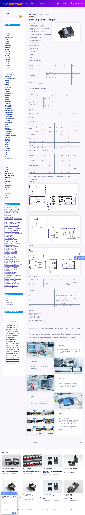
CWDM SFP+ (7, 51)
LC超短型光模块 (8, 87)
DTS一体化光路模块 (8, 302)
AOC (6, 222)
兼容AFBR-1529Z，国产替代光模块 (12, 331)
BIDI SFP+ (7, 49)
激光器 (6, 189)
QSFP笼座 (8, 248)
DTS (17, 225)
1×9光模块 (7, 39)
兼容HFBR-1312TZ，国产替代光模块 (12, 323)
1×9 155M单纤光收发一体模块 (8, 468)
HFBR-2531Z (8, 230)
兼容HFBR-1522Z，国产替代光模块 (12, 325)
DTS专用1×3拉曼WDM (9, 304)
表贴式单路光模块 (8, 95)
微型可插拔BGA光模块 (9, 93)
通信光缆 (6, 169)
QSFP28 (18, 243)
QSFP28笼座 (8, 246)
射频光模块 (7, 99)
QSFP (7, 243)
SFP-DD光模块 (7, 63)
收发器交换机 (7, 139)
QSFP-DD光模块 (8, 70)
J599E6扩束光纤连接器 (9, 110)
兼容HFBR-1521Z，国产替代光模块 (12, 370)
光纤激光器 (7, 187)
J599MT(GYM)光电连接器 (9, 118)
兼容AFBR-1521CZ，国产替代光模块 (12, 361)
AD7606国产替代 (8, 103)
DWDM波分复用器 (8, 131)
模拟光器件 (7, 160)
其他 (5, 156)
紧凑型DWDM (15, 282)
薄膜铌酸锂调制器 (8, 185)
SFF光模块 (7, 41)
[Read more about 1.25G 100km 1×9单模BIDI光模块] (73, 460)
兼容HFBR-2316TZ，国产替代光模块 (12, 329)
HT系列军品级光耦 (8, 28)
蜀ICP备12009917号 (61, 509)
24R (6, 209)
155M (8, 470)
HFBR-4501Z (15, 230)
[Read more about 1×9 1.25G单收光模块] (73, 486)
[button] (72, 4)
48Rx (11, 210)
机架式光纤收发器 (8, 150)
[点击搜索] (21, 16)
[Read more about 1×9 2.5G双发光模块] (32, 460)
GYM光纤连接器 (9, 228)
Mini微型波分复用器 (8, 133)
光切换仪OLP (7, 181)
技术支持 (42, 3)
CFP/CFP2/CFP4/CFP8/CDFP (10, 78)
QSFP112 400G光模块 (9, 72)
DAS (16, 223)
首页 (26, 3)
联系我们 (65, 3)
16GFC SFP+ (7, 57)
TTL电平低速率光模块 (9, 37)
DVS (6, 227)
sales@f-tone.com (37, 313)
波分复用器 (7, 128)
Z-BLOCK (13, 254)
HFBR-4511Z (15, 231)
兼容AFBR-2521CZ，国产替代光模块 (12, 359)
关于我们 (57, 3)
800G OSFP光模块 (9, 217)
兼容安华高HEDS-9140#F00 (10, 295)
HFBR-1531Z (17, 228)
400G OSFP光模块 (16, 212)
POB (17, 241)
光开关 (6, 179)
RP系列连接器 (7, 120)
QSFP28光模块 (7, 68)
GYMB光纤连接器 (13, 227)
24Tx (17, 209)
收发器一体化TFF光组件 (9, 175)
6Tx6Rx (7, 207)
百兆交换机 (7, 142)
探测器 (15, 272)
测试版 (7, 278)
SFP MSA (14, 252)
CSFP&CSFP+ (7, 55)
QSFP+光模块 (7, 65)
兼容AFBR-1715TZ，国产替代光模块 (12, 321)
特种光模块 (7, 84)
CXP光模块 (7, 80)
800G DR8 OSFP (9, 215)
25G (6, 210)
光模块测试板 (7, 29)
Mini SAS (6, 191)
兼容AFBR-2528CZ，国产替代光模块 (12, 351)
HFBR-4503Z (8, 231)
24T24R (11, 209)
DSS (12, 225)
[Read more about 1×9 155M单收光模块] (52, 486)
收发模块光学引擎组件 (10, 274)
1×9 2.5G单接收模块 (27, 494)
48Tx (16, 210)
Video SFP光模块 (8, 45)
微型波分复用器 (9, 272)
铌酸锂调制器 (8, 287)
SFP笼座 (7, 254)
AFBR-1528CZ (8, 220)
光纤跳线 (6, 163)
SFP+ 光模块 (7, 47)
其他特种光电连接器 (8, 122)
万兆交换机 (7, 146)
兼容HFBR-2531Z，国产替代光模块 (12, 314)
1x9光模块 (31, 16)
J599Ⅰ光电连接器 (8, 106)
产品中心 (33, 3)
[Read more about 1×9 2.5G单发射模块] (11, 486)
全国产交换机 (7, 140)
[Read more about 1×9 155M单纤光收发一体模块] (11, 460)
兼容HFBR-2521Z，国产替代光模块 (12, 357)
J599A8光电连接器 (8, 116)
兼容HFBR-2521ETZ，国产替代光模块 (13, 349)
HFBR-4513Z (8, 233)
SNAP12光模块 (7, 91)
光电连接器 (16, 261)
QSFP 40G (15, 246)
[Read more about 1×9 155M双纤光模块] (52, 460)
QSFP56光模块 (7, 67)
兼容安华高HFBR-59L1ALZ (11, 341)
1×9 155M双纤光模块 (47, 468)
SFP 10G (7, 252)
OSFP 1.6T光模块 (8, 76)
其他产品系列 (7, 193)
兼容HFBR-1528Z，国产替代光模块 (12, 343)
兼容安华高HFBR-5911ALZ (11, 363)
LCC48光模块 (7, 89)
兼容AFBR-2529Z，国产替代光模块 (12, 368)
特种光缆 (6, 171)
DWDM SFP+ (7, 53)
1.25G (70, 470)
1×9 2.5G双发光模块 (27, 468)
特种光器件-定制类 (8, 158)
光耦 (5, 183)
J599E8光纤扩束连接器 (9, 112)
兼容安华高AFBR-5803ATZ (10, 337)
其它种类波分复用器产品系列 (10, 135)
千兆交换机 (7, 144)
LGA (15, 240)
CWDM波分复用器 (8, 129)
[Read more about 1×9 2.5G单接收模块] (32, 486)
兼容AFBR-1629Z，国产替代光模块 (12, 355)
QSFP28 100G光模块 (10, 244)
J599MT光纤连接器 (9, 236)
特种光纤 (6, 167)
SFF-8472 (7, 251)
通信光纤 (6, 165)
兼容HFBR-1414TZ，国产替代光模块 (12, 372)
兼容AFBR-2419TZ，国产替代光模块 (12, 335)
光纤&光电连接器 (8, 105)
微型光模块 (7, 85)
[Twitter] (81, 3)
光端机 (6, 154)
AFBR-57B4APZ (18, 218)
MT (12, 241)
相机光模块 (7, 97)
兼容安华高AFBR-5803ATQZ (11, 339)
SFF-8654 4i (14, 251)
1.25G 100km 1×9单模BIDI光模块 (70, 468)
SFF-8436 (14, 249)
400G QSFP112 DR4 (9, 214)
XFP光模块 (7, 82)
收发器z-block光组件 (9, 173)
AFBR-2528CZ (16, 220)
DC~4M (7, 225)
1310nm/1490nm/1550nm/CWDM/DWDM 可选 (11, 471)
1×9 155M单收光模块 (47, 494)
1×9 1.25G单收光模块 (68, 494)
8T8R (16, 207)
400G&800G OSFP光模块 (9, 74)
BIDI (72, 470)
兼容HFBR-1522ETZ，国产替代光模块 (13, 319)
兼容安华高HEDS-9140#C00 (10, 300)
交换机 (14, 256)
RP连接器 (14, 248)
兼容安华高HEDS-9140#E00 (10, 298)
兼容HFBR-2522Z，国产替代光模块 (12, 327)
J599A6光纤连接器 (17, 233)
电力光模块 (7, 35)
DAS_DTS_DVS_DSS (9, 31)
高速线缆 (6, 124)
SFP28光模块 (7, 59)
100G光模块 (8, 212)
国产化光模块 (15, 267)
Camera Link (7, 126)
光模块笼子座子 (8, 101)
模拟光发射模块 (18, 275)
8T (11, 207)
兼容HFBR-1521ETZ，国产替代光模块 (13, 333)
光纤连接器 (14, 264)
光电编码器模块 (8, 33)
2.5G (28, 470)
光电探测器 (7, 161)
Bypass (6, 152)
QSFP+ (12, 243)
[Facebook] (78, 3)
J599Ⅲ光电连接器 (8, 108)
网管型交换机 (7, 148)
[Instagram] (76, 3)
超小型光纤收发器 (8, 137)
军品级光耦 (15, 266)
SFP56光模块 (7, 61)
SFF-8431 (7, 249)
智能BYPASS (7, 177)
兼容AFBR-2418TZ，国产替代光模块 (12, 347)
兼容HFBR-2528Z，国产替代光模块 (12, 345)
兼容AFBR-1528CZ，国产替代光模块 (12, 353)
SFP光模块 (7, 43)
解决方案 (50, 3)
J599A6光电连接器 (8, 114)
